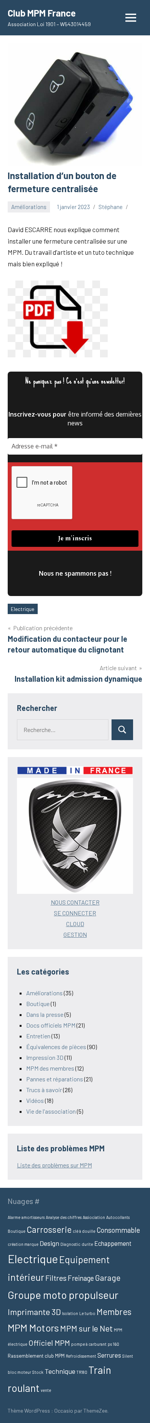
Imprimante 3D (34, 1312)
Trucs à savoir (44, 1089)
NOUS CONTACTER (75, 902)
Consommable (118, 1229)
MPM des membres (50, 1068)
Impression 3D (44, 1057)
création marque (23, 1244)
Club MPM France (42, 12)
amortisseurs (33, 1217)
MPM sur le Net (86, 1328)
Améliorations (29, 206)
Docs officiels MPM (50, 1025)
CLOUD (75, 923)
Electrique (22, 609)
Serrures (109, 1355)
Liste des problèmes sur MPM (54, 1165)
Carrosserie (49, 1229)
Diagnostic (70, 1244)
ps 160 (113, 1344)
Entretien (38, 1035)
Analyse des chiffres (64, 1217)
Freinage (81, 1278)
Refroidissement (81, 1355)
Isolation (70, 1313)
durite (87, 1244)
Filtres (56, 1277)
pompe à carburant (89, 1344)
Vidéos (35, 1100)
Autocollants (118, 1217)
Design (49, 1243)
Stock (37, 1372)
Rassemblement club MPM (36, 1356)
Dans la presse (44, 1014)
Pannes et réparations (54, 1079)
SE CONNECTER (75, 913)
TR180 (82, 1372)
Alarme (14, 1217)
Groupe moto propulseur (63, 1295)
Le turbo (87, 1313)
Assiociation (94, 1217)
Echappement (113, 1243)
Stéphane (110, 206)
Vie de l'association (51, 1111)
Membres (114, 1311)
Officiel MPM (49, 1342)
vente (46, 1390)
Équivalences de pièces (56, 1046)
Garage (107, 1277)
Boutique (38, 1003)
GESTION (75, 934)
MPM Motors (33, 1327)
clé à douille (84, 1231)
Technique (60, 1371)
